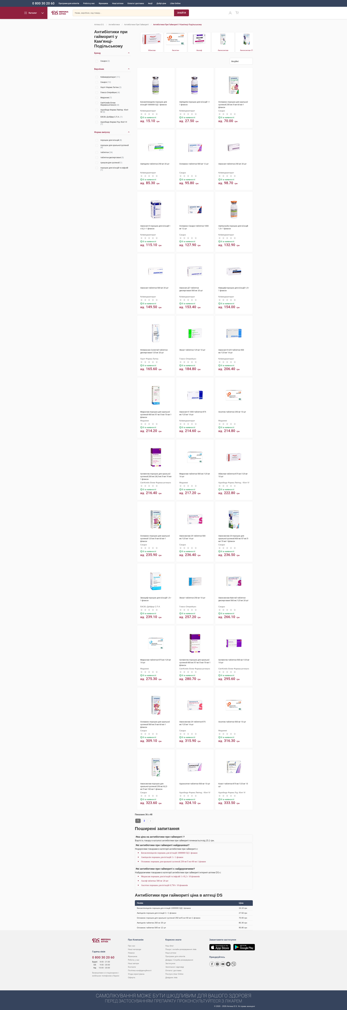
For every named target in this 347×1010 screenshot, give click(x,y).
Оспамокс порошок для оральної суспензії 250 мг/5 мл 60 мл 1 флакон (173, 861)
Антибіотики (114, 24)
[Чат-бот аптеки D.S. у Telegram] (228, 964)
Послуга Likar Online (174, 974)
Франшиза (103, 3)
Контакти (132, 967)
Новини (131, 953)
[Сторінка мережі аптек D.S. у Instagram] (217, 964)
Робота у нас (89, 3)
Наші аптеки (117, 3)
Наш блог (169, 946)
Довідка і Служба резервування (179, 960)
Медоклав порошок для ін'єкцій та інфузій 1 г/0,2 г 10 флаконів (170, 876)
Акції (150, 3)
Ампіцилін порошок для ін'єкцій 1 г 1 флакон (162, 857)
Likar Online (175, 3)
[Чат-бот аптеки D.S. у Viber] (233, 964)
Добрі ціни (161, 3)
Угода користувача (136, 974)
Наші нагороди (134, 949)
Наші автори (133, 963)
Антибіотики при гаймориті (136, 24)
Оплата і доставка (135, 3)
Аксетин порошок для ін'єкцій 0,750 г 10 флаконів (164, 885)
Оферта (131, 977)
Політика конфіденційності (139, 970)
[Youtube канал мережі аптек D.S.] (223, 964)
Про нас (131, 946)
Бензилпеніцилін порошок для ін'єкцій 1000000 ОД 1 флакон (169, 853)
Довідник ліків (171, 977)
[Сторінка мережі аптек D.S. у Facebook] (212, 964)
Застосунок (170, 963)
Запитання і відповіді (174, 967)
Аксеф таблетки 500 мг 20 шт (154, 881)
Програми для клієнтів (69, 3)
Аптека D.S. (99, 24)
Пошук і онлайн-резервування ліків (180, 949)
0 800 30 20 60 (43, 3)
